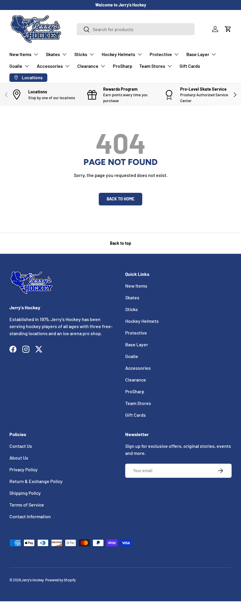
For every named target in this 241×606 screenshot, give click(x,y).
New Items (136, 285)
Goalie (131, 356)
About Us (18, 457)
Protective (136, 332)
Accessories (138, 368)
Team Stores (138, 403)
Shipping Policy (25, 493)
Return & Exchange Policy (36, 481)
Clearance (135, 379)
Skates (132, 297)
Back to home (120, 198)
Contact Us (20, 446)
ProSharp (122, 66)
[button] (228, 29)
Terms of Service (26, 504)
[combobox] (136, 29)
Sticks (131, 309)
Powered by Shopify (60, 580)
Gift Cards (190, 66)
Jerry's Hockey (32, 580)
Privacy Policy (23, 469)
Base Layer (136, 344)
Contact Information (30, 516)
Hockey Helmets (142, 321)
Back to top (120, 243)
